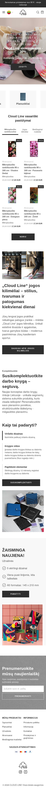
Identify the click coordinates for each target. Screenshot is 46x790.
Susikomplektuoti (21, 483)
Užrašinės (6, 731)
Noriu (23, 237)
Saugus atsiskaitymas (22, 747)
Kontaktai (28, 731)
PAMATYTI (15, 594)
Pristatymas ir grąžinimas (30, 736)
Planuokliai (7, 727)
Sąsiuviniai (7, 722)
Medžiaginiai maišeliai (11, 739)
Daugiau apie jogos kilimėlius (23, 349)
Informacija (28, 727)
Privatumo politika (31, 722)
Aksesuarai (7, 162)
